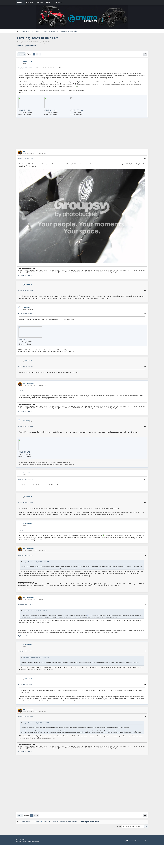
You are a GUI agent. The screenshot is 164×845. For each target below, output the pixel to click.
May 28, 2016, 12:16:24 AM (25, 502)
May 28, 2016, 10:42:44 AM (25, 651)
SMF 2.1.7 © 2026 (21, 842)
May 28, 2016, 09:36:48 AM (25, 604)
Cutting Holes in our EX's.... (39, 38)
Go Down (21, 54)
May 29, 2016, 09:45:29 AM (25, 716)
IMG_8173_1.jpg (77, 110)
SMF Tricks (25, 840)
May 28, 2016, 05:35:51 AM (25, 530)
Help (124, 841)
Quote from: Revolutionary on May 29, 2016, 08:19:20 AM (35, 723)
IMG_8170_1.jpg (25, 110)
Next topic (32, 46)
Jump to (119, 826)
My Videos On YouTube (25, 275)
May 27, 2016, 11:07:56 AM (25, 366)
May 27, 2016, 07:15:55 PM (25, 479)
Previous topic (22, 46)
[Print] (145, 54)
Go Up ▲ (145, 841)
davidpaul (26, 307)
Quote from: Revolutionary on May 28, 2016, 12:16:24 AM (35, 561)
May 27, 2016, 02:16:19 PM (25, 426)
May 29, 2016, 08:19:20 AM (25, 685)
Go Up (20, 815)
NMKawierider (72, 31)
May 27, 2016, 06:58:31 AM (25, 68)
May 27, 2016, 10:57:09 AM (25, 314)
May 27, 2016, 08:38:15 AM (25, 158)
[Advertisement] (82, 133)
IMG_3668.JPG (25, 452)
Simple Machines (33, 842)
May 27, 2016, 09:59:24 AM (25, 290)
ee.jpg (22, 339)
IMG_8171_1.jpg (51, 110)
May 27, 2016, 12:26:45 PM (25, 390)
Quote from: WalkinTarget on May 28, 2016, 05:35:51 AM (35, 610)
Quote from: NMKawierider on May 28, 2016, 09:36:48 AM (35, 657)
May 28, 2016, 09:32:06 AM (25, 555)
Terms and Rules (134, 841)
